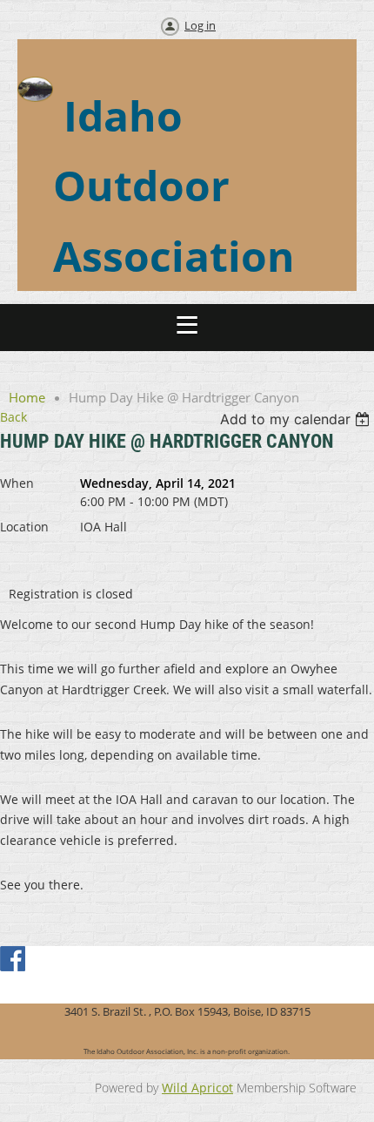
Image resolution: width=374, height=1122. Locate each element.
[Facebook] (14, 960)
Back (13, 417)
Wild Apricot (197, 1087)
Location (24, 526)
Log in (200, 25)
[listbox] (297, 419)
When (17, 483)
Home (27, 397)
